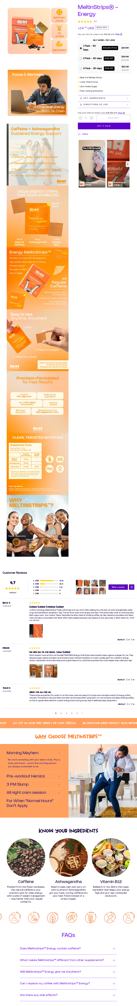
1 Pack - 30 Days (89, 48)
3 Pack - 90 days (92, 68)
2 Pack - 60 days (92, 58)
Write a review (118, 587)
